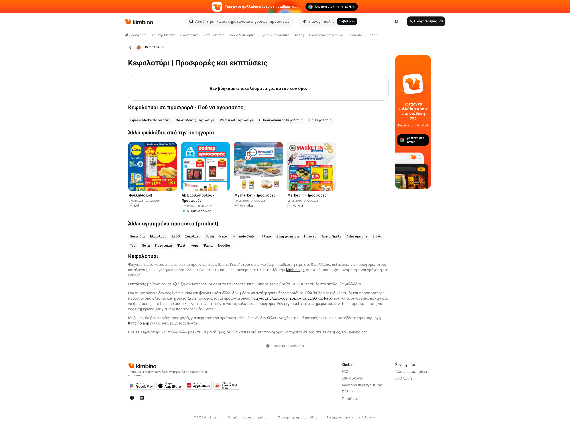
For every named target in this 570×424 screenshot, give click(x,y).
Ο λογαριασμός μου (428, 21)
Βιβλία (377, 236)
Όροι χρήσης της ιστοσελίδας (297, 417)
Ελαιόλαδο (158, 236)
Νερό (223, 236)
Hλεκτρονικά (189, 35)
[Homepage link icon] (268, 346)
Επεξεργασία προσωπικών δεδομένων (351, 417)
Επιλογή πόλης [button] (321, 21)
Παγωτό (310, 236)
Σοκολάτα (192, 236)
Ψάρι (194, 245)
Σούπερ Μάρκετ (163, 35)
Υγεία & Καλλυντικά (275, 35)
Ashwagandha (356, 236)
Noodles (224, 245)
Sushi (210, 236)
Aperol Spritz (331, 236)
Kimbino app (138, 323)
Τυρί (133, 245)
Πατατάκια (163, 245)
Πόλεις (372, 35)
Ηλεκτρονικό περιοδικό (326, 35)
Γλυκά (266, 236)
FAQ (345, 371)
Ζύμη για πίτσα (287, 236)
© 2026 (206, 417)
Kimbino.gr (295, 269)
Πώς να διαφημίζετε (412, 371)
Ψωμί (181, 245)
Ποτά (146, 245)
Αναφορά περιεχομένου (362, 385)
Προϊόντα (355, 35)
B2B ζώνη (403, 378)
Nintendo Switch (244, 236)
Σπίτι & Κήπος (214, 35)
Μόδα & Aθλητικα (242, 35)
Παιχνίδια (137, 236)
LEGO (176, 236)
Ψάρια (208, 245)
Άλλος (299, 35)
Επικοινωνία (352, 378)
